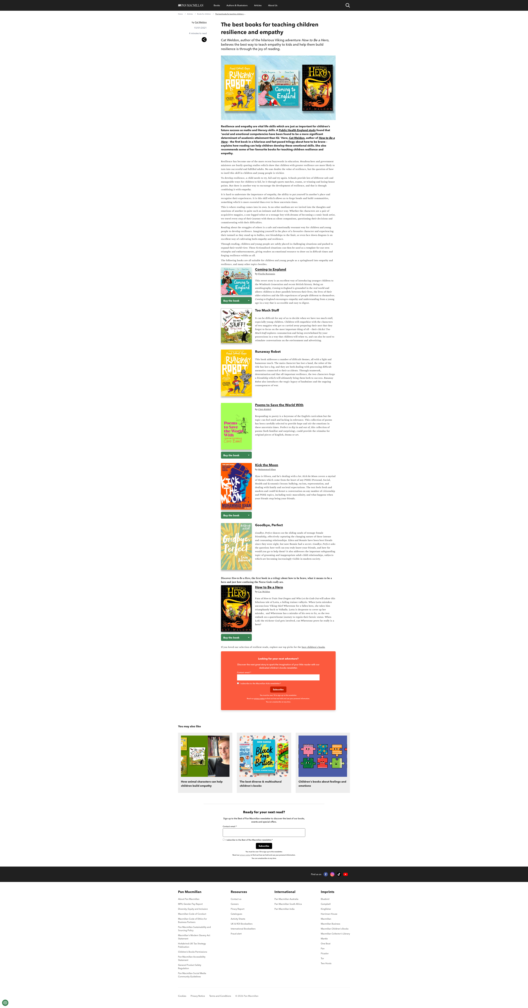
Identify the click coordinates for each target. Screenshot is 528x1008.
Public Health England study (297, 130)
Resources (239, 892)
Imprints (327, 892)
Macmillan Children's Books (334, 928)
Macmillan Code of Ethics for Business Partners (192, 920)
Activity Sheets (238, 918)
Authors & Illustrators (237, 5)
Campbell (326, 904)
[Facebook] (326, 874)
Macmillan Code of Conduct (192, 913)
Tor (322, 958)
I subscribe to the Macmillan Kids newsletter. (260, 683)
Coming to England (270, 269)
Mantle (324, 938)
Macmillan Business (330, 923)
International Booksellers (243, 928)
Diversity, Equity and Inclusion (193, 909)
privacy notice (259, 698)
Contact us (236, 899)
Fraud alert (236, 933)
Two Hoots (326, 963)
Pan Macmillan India (284, 909)
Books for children (204, 14)
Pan (322, 948)
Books (217, 5)
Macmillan (326, 918)
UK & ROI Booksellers (241, 923)
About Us (272, 5)
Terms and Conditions (220, 996)
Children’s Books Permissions (192, 951)
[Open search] (348, 5)
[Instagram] (332, 874)
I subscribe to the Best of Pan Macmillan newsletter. (249, 840)
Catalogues (236, 913)
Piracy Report (237, 909)
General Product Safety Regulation (189, 967)
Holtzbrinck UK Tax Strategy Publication (192, 945)
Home (180, 14)
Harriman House (329, 913)
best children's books (313, 647)
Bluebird (325, 899)
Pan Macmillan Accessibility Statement (191, 958)
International (284, 892)
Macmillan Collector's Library (335, 933)
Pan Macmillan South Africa (288, 904)
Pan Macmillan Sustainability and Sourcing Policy (194, 929)
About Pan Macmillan (188, 899)
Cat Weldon (201, 22)
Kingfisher (326, 909)
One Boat (325, 943)
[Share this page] (204, 39)
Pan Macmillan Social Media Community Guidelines (192, 975)
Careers (235, 904)
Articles (258, 5)
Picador (325, 953)
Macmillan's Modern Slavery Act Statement (194, 937)
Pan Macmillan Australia (286, 899)
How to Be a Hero (269, 587)
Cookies (182, 996)
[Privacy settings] (5, 1003)
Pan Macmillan (189, 892)
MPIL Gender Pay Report (190, 904)
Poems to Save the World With (279, 405)
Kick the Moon (266, 465)
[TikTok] (339, 874)
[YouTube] (345, 874)
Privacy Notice (198, 996)
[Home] (191, 5)
